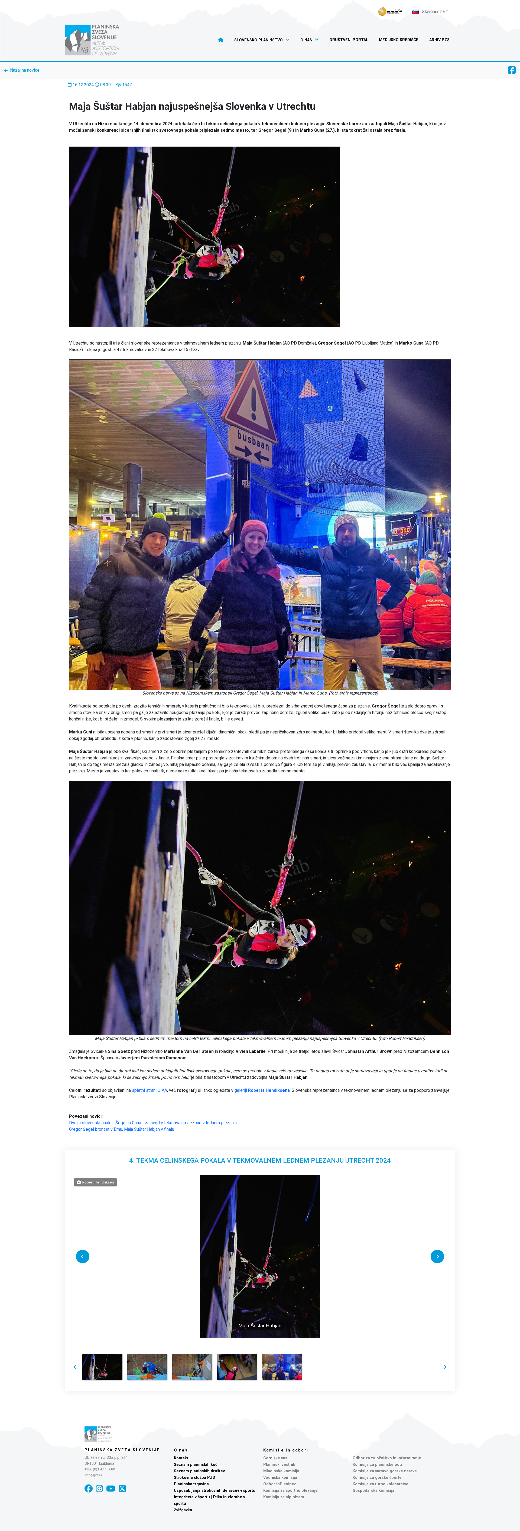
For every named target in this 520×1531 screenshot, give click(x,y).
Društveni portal (349, 40)
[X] (122, 1489)
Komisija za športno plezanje (290, 1490)
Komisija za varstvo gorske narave (385, 1471)
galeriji (262, 1090)
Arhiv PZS (439, 40)
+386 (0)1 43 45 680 (99, 1469)
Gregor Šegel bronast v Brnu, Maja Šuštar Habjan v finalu (121, 1129)
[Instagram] (99, 1489)
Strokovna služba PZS (194, 1477)
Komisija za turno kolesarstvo (380, 1484)
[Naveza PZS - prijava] (390, 11)
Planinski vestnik (279, 1464)
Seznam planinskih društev (199, 1471)
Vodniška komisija (280, 1477)
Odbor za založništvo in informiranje (387, 1458)
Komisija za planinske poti (377, 1464)
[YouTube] (110, 1489)
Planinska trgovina (191, 1484)
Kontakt (181, 1458)
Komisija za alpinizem (283, 1497)
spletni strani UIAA (149, 1090)
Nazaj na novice (25, 70)
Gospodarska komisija (373, 1490)
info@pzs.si (93, 1475)
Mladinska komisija (281, 1471)
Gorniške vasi (275, 1458)
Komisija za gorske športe (377, 1477)
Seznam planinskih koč (195, 1464)
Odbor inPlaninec (279, 1484)
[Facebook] (88, 1489)
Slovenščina (433, 11)
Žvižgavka (183, 1510)
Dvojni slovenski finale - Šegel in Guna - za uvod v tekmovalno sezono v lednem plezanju (153, 1122)
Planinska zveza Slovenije (122, 1450)
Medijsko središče (398, 40)
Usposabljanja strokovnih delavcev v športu (214, 1490)
